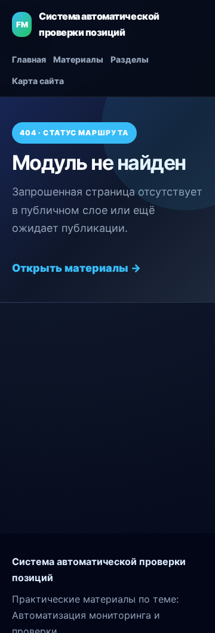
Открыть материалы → (76, 268)
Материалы (78, 59)
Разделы (129, 59)
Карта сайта (38, 81)
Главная (29, 59)
